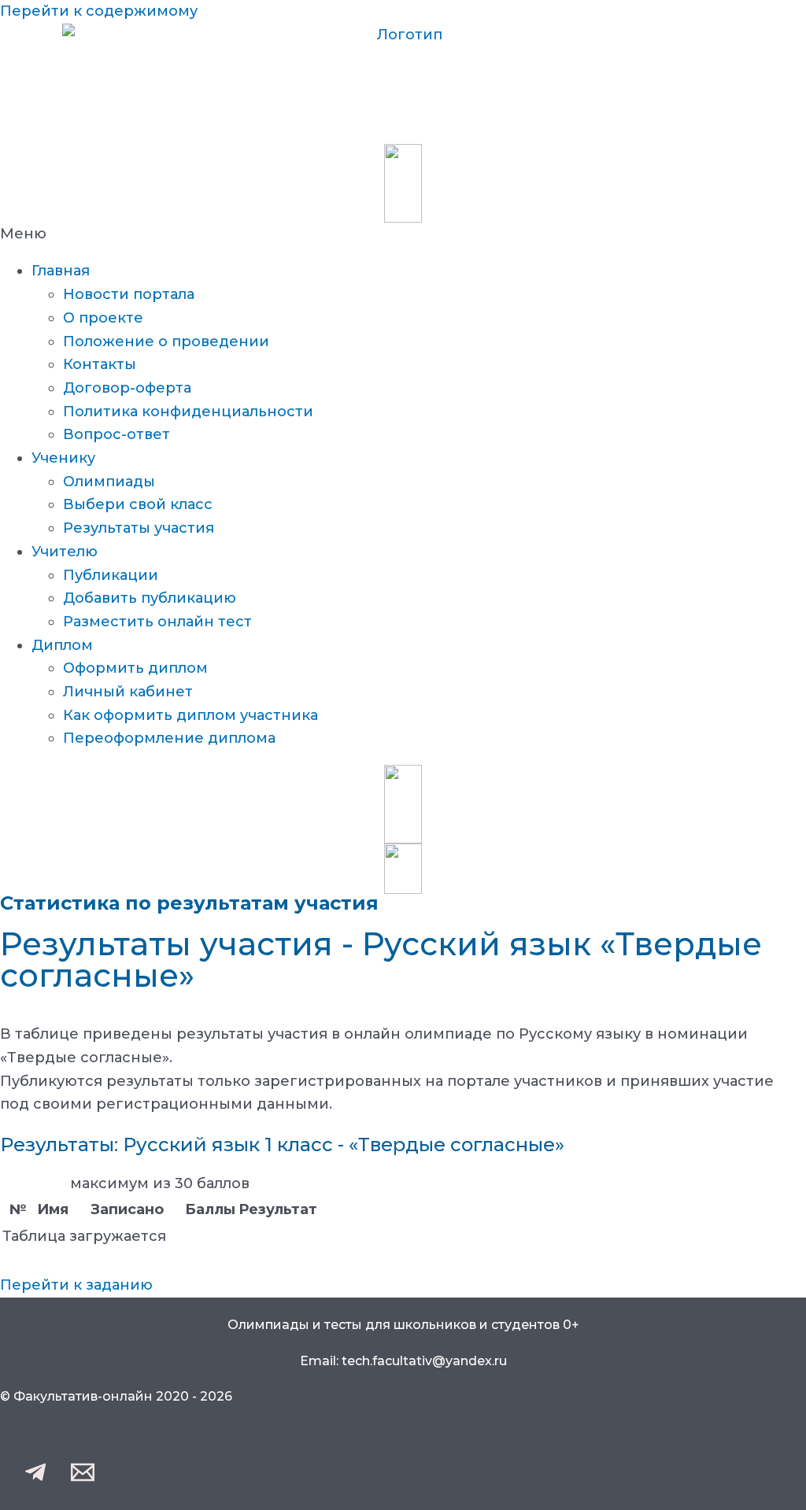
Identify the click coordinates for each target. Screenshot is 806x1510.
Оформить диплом (135, 668)
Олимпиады (109, 481)
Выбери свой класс (138, 504)
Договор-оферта (127, 388)
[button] (403, 234)
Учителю (64, 551)
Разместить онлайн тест (157, 621)
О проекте (103, 318)
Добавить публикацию (149, 598)
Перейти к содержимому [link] (99, 11)
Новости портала (128, 294)
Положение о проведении (166, 341)
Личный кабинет (128, 691)
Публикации (110, 575)
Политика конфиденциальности (188, 411)
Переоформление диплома (169, 738)
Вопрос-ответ (116, 434)
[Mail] (82, 1479)
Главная (60, 270)
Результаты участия (138, 528)
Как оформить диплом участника (190, 715)
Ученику (63, 458)
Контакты (99, 364)
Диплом (62, 645)
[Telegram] (35, 1479)
